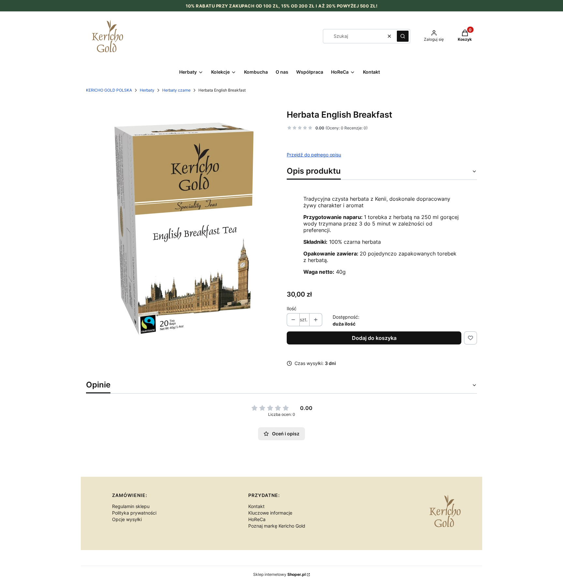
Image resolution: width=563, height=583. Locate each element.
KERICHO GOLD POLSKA (109, 90)
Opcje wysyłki (127, 519)
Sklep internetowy (279, 574)
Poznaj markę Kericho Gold (276, 526)
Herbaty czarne (176, 90)
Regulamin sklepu (131, 506)
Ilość (291, 308)
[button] (403, 36)
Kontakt (256, 506)
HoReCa (257, 519)
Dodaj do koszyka (374, 338)
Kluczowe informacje (270, 513)
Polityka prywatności (134, 513)
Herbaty (147, 90)
